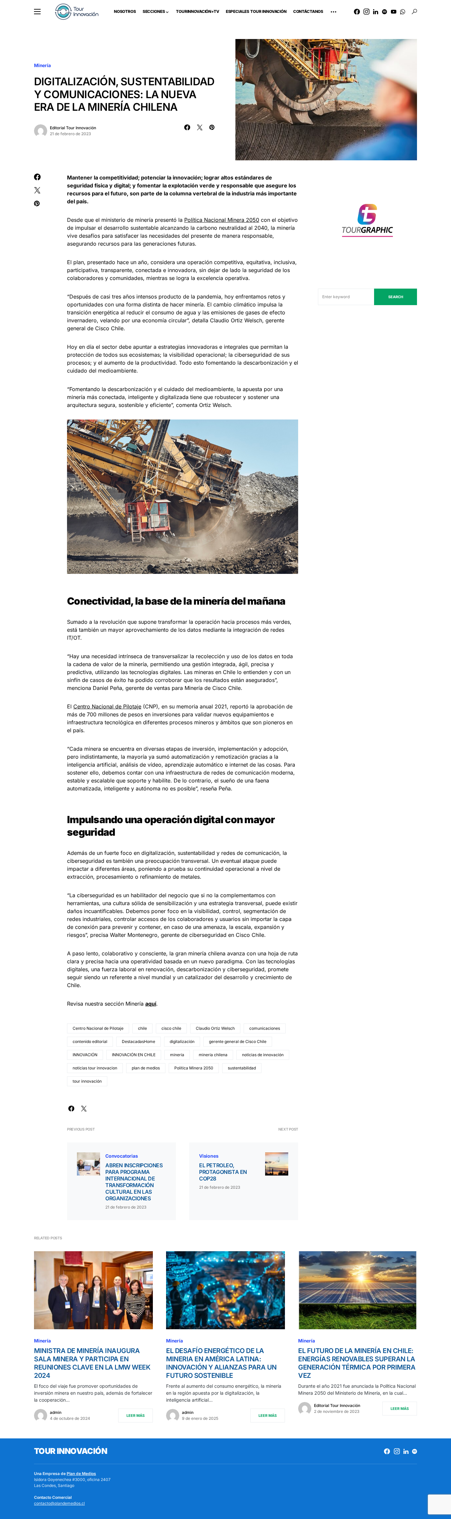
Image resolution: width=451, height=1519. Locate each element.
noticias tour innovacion (95, 1067)
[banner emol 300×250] (367, 222)
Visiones (209, 1156)
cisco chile (171, 1028)
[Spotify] (384, 12)
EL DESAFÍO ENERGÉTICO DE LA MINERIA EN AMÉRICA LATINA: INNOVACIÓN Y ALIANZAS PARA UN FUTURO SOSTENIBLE (221, 1363)
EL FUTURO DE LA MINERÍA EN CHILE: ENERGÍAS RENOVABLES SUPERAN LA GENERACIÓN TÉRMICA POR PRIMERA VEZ (356, 1363)
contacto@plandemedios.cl (59, 1503)
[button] (37, 11)
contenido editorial (90, 1041)
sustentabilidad (242, 1067)
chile (142, 1028)
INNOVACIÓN (85, 1054)
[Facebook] (357, 12)
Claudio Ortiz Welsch (215, 1028)
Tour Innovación (70, 1451)
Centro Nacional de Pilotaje (107, 706)
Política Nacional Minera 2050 (221, 220)
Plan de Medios (81, 1473)
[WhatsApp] (402, 12)
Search (395, 297)
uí (154, 1003)
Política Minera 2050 (193, 1067)
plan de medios (146, 1067)
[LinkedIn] (375, 12)
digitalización (182, 1041)
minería (177, 1054)
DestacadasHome (138, 1041)
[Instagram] (366, 12)
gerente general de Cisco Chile (237, 1041)
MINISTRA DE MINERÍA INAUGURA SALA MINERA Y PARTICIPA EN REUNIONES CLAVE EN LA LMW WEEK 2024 (92, 1363)
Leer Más (135, 1415)
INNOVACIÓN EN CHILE (134, 1054)
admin (55, 1412)
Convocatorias (121, 1156)
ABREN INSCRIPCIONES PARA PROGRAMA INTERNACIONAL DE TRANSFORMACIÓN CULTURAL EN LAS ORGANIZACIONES (133, 1182)
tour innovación (87, 1081)
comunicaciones (264, 1028)
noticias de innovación (263, 1054)
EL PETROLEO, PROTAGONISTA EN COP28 (223, 1172)
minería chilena (213, 1054)
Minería (42, 65)
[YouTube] (394, 12)
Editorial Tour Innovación (73, 127)
